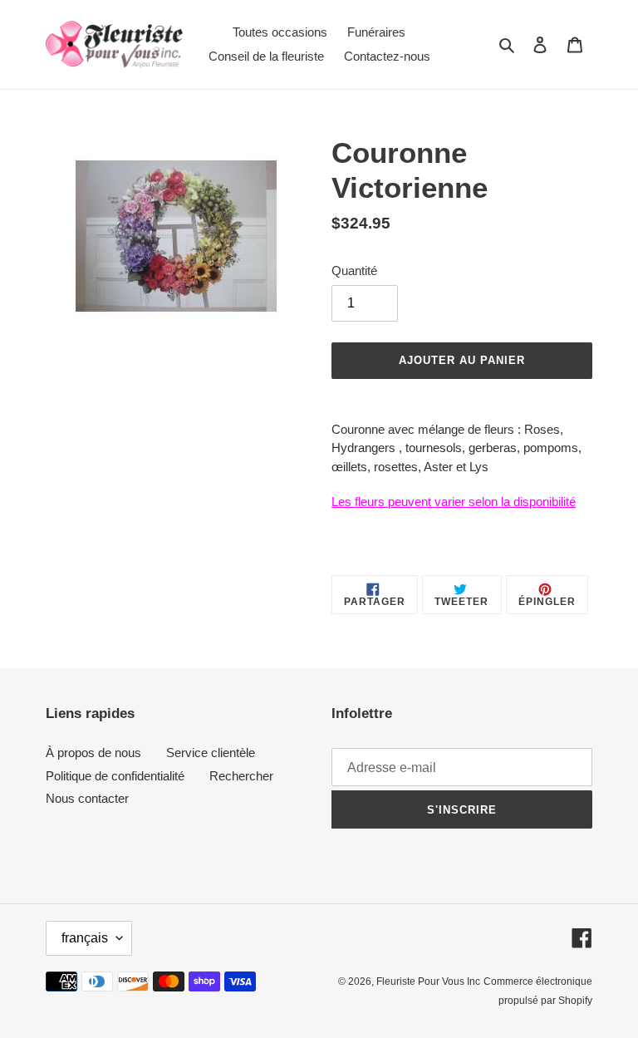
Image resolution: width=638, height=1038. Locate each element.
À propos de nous (93, 752)
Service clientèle (210, 752)
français (84, 938)
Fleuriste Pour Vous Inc (428, 981)
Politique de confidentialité (115, 776)
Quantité (354, 270)
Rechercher (241, 776)
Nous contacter (87, 798)
